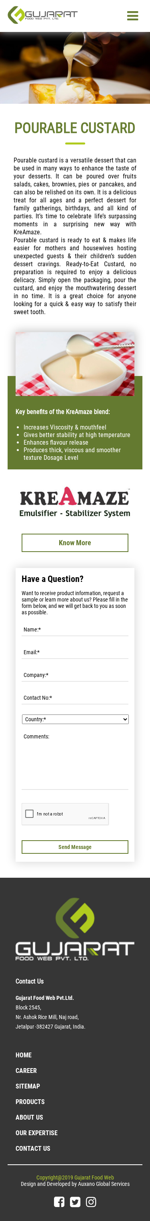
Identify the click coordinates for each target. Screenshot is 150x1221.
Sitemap (28, 1086)
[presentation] (65, 814)
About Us (29, 1117)
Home (24, 1055)
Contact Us (33, 1148)
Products (30, 1102)
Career (26, 1071)
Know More (75, 542)
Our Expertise (37, 1133)
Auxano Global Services (104, 1184)
